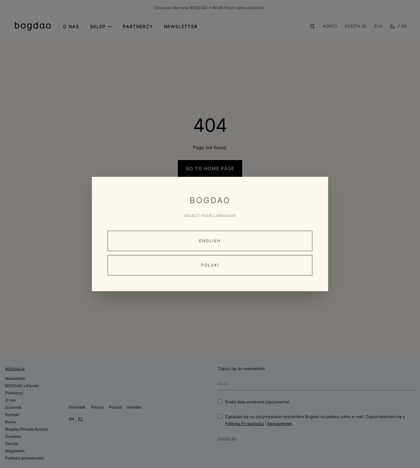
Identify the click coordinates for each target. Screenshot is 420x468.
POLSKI (210, 265)
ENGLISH (210, 240)
